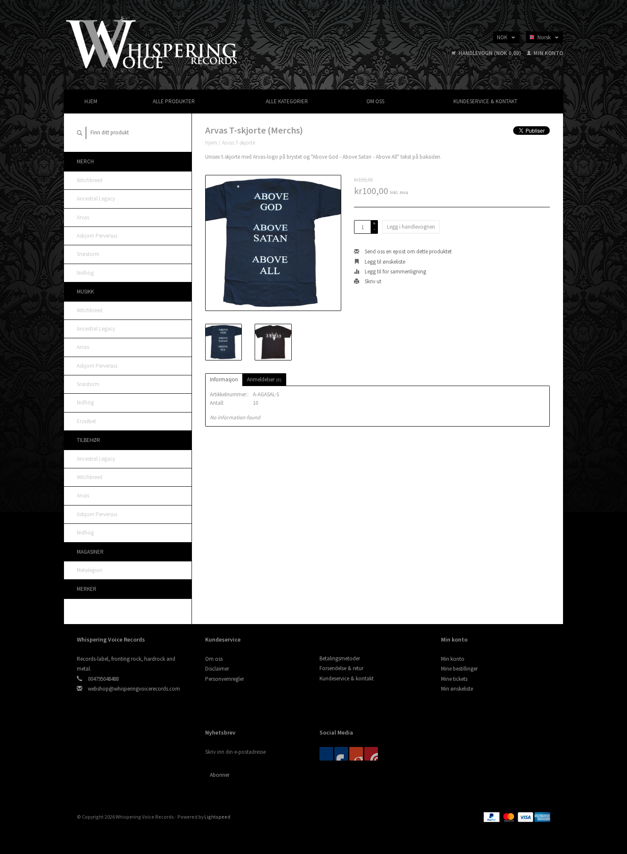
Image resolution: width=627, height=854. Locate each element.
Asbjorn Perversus (97, 235)
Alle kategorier (287, 101)
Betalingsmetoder (339, 658)
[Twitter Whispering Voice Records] (341, 754)
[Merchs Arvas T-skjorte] (273, 243)
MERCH (85, 161)
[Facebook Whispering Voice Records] (326, 754)
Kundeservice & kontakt (485, 101)
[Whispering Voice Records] (152, 44)
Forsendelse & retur (341, 668)
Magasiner (90, 551)
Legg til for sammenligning (394, 271)
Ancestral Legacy (96, 198)
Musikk (85, 291)
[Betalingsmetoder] (492, 816)
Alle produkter (174, 101)
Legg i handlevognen (411, 226)
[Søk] (79, 133)
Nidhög (85, 272)
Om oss (375, 101)
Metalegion (89, 570)
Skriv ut (372, 281)
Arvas (83, 217)
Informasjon (224, 379)
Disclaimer (217, 668)
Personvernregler (224, 679)
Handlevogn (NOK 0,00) (489, 53)
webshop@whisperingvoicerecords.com (134, 688)
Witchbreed (89, 180)
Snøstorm (88, 254)
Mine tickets (454, 679)
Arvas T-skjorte (238, 142)
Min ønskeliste (457, 688)
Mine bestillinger (459, 668)
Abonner (219, 774)
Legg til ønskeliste (384, 261)
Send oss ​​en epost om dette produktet (407, 251)
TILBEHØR (88, 440)
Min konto (547, 53)
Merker (86, 589)
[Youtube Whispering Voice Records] (356, 754)
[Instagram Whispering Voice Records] (371, 754)
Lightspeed (217, 816)
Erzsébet (86, 421)
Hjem (90, 101)
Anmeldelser (264, 379)
